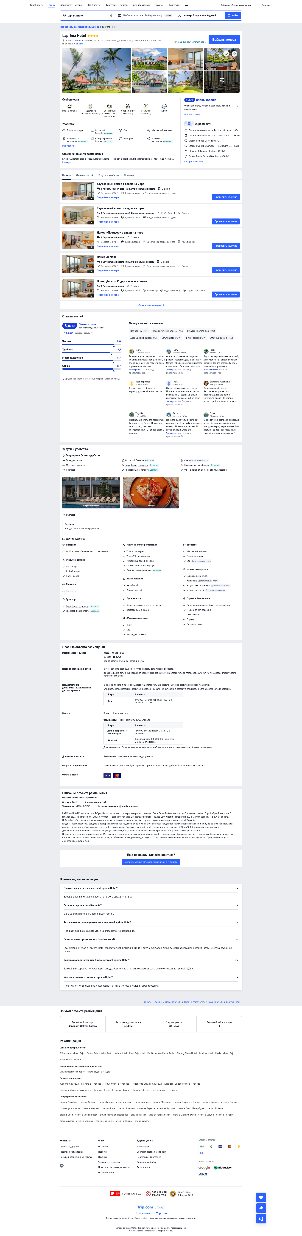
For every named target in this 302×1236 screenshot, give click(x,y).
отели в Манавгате (162, 1102)
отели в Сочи (66, 1114)
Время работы (73, 576)
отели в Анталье (142, 1102)
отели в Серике (87, 1102)
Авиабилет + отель (71, 5)
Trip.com (147, 1002)
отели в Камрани (91, 1108)
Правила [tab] (129, 175)
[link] (235, 5)
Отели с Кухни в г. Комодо (117, 1090)
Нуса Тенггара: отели (194, 1002)
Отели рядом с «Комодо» (72, 1071)
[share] (261, 1208)
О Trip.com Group (106, 1172)
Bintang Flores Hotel (187, 1053)
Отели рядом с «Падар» (99, 1071)
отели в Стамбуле (68, 1102)
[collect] (261, 1197)
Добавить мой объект (148, 1162)
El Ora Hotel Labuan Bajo (72, 1053)
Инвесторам (143, 1146)
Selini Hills (79, 1059)
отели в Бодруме (84, 1121)
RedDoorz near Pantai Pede (160, 1053)
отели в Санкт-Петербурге (191, 1108)
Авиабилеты (36, 5)
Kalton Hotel (121, 1053)
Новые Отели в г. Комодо (116, 1084)
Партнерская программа (149, 1157)
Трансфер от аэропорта (136, 465)
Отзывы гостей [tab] (84, 175)
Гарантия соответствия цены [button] (192, 42)
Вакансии (103, 1157)
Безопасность (143, 1167)
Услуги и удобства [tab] (108, 175)
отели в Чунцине (126, 1108)
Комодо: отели (215, 1002)
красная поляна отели (159, 1114)
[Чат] (261, 1218)
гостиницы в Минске (70, 1108)
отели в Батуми (206, 1114)
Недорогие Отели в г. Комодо (147, 1084)
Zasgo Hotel (66, 1059)
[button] (186, 5)
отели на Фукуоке (166, 1108)
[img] (96, 70)
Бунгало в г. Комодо (91, 1084)
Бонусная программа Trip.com (151, 1152)
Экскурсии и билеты (116, 5)
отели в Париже (229, 1102)
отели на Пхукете (146, 1108)
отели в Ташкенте (105, 1121)
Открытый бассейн (134, 460)
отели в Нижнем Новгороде (114, 1114)
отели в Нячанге (124, 1121)
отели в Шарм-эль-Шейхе (187, 1102)
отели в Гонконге (225, 1114)
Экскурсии (174, 5)
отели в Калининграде (86, 1114)
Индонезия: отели (172, 1002)
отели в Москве (215, 1108)
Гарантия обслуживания (72, 1152)
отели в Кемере (106, 1102)
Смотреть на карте (193, 161)
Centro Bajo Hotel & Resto (99, 1053)
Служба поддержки (69, 1146)
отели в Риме (108, 1108)
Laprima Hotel (74, 35)
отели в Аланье (123, 1102)
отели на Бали (142, 1121)
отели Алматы (67, 1121)
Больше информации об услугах (76, 1157)
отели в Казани (138, 1114)
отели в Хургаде (211, 1102)
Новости (102, 1152)
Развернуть (68, 162)
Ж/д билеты (93, 5)
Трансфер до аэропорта (137, 470)
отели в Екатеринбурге (184, 1114)
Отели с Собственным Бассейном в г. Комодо (155, 1090)
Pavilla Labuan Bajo (224, 1053)
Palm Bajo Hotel (137, 1053)
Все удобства (69, 146)
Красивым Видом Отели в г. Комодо (182, 1084)
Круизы (159, 5)
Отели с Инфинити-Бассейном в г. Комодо (81, 1090)
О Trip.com (103, 1146)
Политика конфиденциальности (114, 1167)
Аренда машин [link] (141, 5)
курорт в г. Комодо (69, 1084)
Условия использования (110, 1162)
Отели (51, 5)
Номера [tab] (66, 175)
